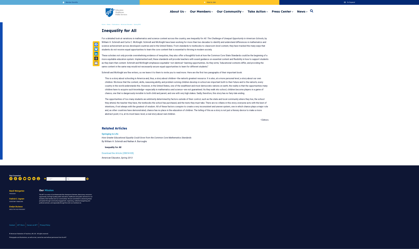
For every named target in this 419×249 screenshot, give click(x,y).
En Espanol (351, 2)
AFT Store (21, 225)
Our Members (200, 11)
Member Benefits (72, 2)
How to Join (211, 2)
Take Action (257, 11)
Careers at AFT (32, 225)
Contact (12, 225)
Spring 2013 (137, 24)
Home (103, 24)
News (301, 11)
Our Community (229, 11)
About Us (177, 11)
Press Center (281, 11)
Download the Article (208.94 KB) (118, 153)
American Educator (126, 24)
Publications (115, 24)
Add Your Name (87, 179)
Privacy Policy (45, 225)
